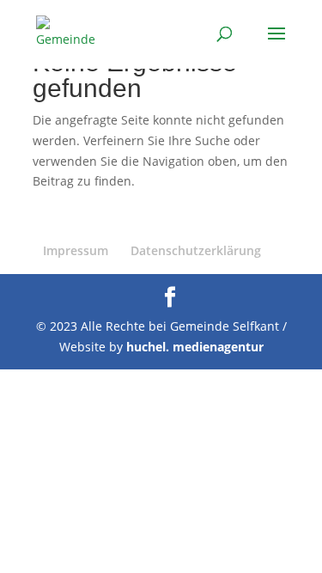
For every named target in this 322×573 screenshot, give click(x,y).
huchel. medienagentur (195, 346)
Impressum (75, 250)
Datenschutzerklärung (196, 250)
